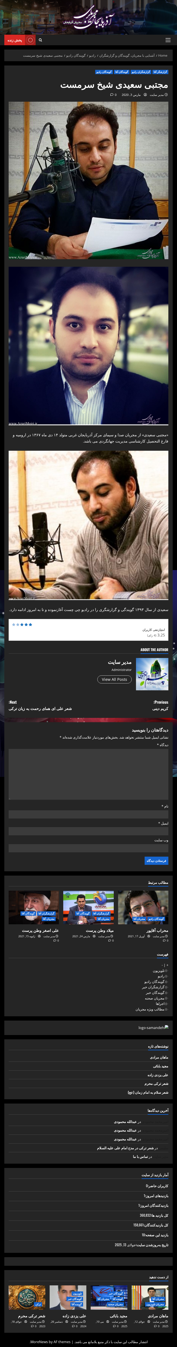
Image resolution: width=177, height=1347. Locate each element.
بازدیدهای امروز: (156, 1195)
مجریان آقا (139, 919)
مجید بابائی (160, 1065)
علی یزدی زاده (158, 1074)
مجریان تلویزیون (155, 1304)
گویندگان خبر (155, 992)
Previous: (160, 705)
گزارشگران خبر (153, 987)
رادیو (161, 976)
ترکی (38, 1304)
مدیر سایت (157, 95)
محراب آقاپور (157, 930)
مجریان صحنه (154, 998)
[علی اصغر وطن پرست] (34, 907)
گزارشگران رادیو (141, 72)
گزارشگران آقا (101, 913)
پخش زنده (15, 39)
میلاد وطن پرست (100, 930)
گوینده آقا (118, 1299)
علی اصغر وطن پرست (40, 930)
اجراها (160, 1003)
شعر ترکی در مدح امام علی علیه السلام (125, 1147)
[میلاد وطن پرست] (88, 907)
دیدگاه (162, 744)
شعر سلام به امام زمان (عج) (148, 1092)
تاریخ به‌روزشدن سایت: (152, 1244)
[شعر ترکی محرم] (27, 1297)
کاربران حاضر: (158, 1185)
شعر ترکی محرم (156, 1083)
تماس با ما (140, 1156)
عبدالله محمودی (125, 1121)
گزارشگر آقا (160, 72)
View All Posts (114, 679)
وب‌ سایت (161, 840)
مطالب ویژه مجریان (150, 1009)
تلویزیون (158, 970)
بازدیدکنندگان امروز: (154, 1205)
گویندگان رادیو (104, 72)
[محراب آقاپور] (143, 907)
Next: (40, 705)
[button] (168, 40)
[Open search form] (40, 40)
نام (164, 806)
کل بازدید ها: (159, 1215)
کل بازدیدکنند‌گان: (156, 1224)
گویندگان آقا (121, 72)
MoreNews (39, 1341)
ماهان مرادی (159, 1057)
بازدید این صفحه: (156, 1234)
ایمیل (163, 823)
